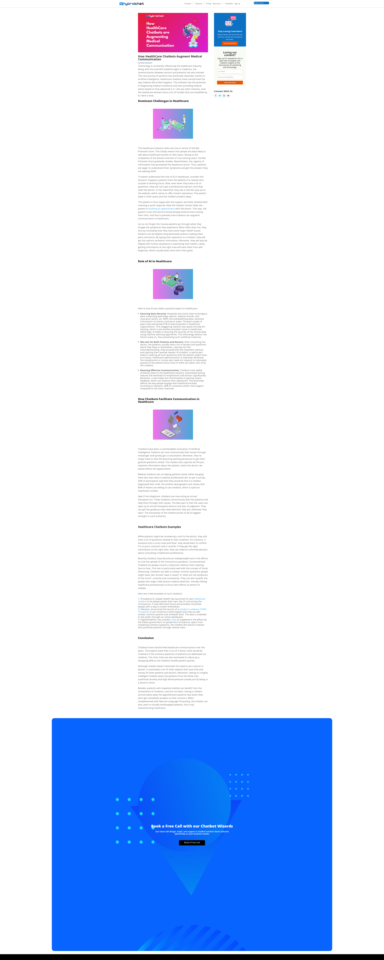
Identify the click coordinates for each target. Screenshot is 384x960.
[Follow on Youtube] (228, 95)
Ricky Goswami (146, 63)
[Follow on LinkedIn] (224, 95)
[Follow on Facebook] (215, 95)
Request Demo (259, 3)
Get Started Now (230, 43)
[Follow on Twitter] (220, 95)
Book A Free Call (192, 842)
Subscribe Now (230, 82)
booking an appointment (162, 208)
